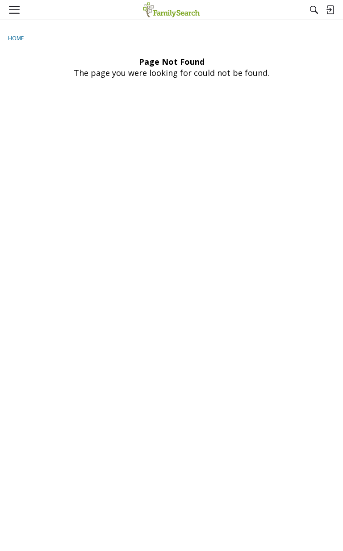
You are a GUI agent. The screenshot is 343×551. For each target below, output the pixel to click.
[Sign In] (330, 10)
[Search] (314, 10)
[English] (171, 10)
